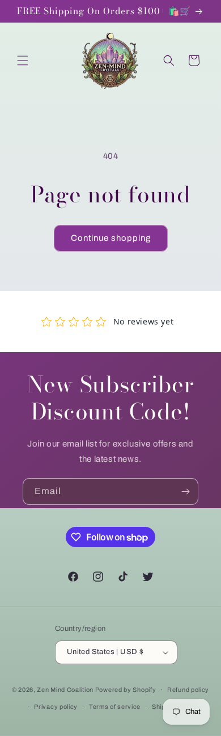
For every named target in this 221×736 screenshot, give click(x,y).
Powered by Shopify (125, 689)
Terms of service (115, 706)
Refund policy (188, 689)
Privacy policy (56, 706)
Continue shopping (111, 238)
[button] (22, 60)
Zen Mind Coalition (65, 689)
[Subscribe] (185, 491)
